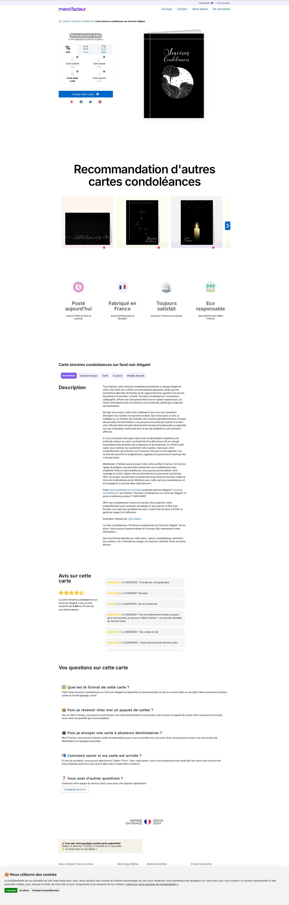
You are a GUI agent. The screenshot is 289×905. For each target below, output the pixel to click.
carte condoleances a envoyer (125, 489)
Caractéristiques (89, 375)
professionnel (223, 3)
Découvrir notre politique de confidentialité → (152, 884)
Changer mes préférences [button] (45, 890)
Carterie (66, 21)
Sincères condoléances (82, 21)
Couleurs (118, 375)
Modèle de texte (135, 375)
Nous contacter (67, 864)
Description (68, 375)
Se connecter (221, 9)
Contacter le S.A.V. (75, 789)
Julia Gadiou (134, 518)
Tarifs (105, 375)
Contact (182, 9)
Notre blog (123, 864)
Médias (134, 864)
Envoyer (167, 9)
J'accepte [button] (11, 890)
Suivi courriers (85, 864)
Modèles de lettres (157, 864)
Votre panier (200, 9)
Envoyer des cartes (201, 864)
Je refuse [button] (24, 890)
